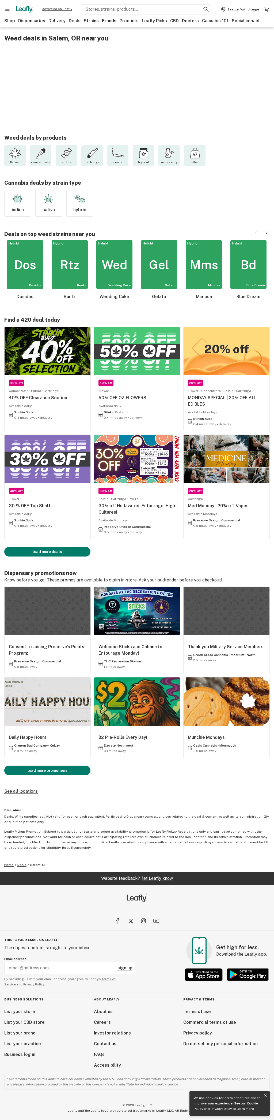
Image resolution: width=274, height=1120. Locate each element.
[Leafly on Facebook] (117, 921)
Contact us (105, 1043)
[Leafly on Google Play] (248, 974)
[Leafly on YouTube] (156, 921)
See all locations (21, 791)
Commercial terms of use (209, 1022)
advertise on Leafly (57, 9)
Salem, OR (38, 865)
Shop (9, 20)
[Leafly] (24, 9)
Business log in (19, 1054)
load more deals (47, 552)
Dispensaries (31, 20)
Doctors (190, 20)
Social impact (246, 20)
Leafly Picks (154, 20)
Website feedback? (137, 878)
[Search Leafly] (206, 9)
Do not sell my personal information (220, 1043)
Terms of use (197, 1011)
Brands (109, 20)
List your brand (20, 1033)
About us (103, 1011)
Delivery (57, 20)
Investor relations (112, 1033)
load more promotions (47, 770)
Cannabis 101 (215, 20)
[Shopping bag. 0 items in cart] (266, 9)
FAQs (99, 1054)
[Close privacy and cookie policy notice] (265, 1095)
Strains (91, 20)
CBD (174, 20)
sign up (124, 967)
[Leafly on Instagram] (143, 921)
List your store (19, 1011)
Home (9, 865)
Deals (75, 20)
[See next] (266, 232)
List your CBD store (24, 1022)
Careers (102, 1022)
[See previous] (256, 232)
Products (129, 20)
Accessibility (107, 1065)
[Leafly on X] (130, 921)
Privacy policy (197, 1033)
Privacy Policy (221, 1109)
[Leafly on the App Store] (204, 974)
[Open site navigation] (7, 9)
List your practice (22, 1043)
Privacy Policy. (34, 984)
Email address (15, 959)
